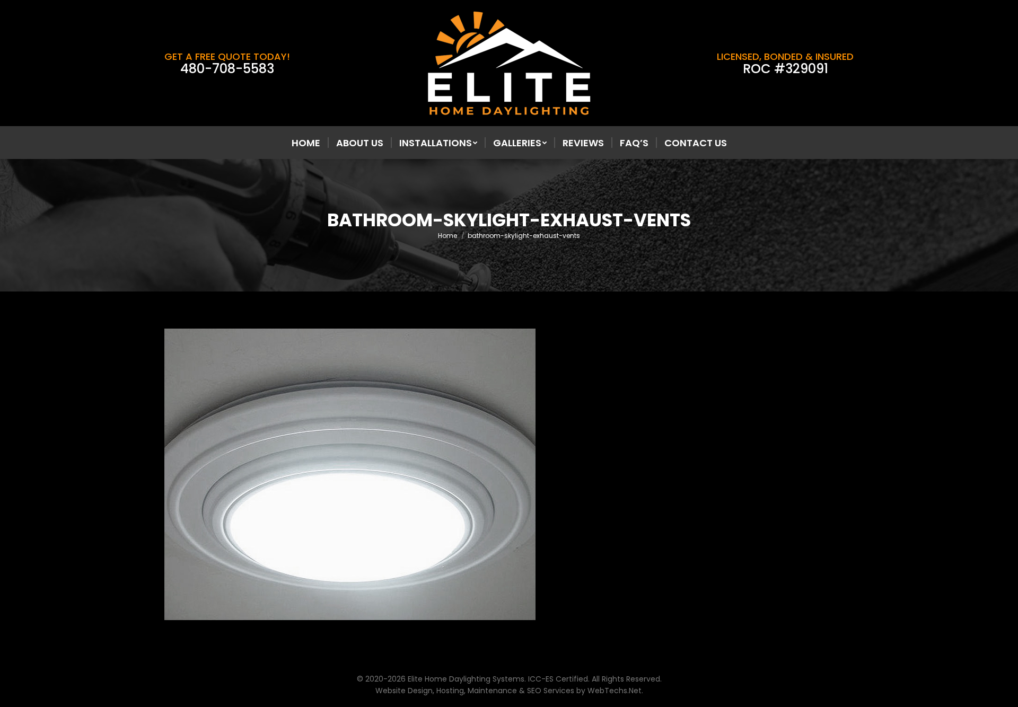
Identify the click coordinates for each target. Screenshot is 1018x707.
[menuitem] (306, 143)
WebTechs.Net (614, 690)
